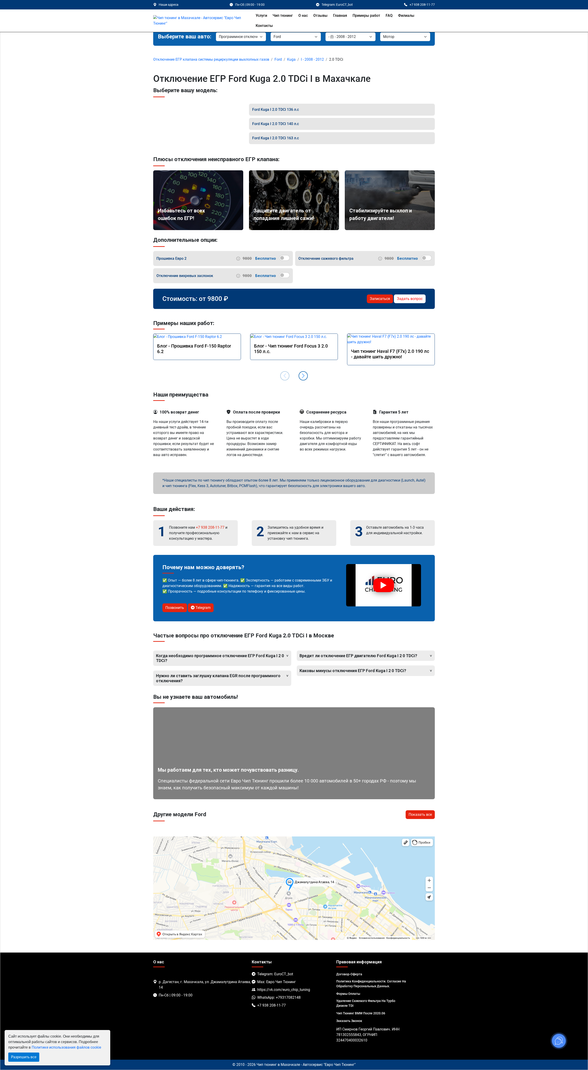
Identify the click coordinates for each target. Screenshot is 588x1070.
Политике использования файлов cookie (66, 1047)
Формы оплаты (348, 994)
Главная (340, 15)
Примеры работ (366, 15)
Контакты (264, 25)
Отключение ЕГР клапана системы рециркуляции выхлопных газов (211, 59)
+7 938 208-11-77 (210, 527)
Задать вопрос (410, 299)
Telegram (203, 607)
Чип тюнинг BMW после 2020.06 (360, 1013)
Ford (278, 59)
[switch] (284, 258)
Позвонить (174, 607)
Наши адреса (168, 4)
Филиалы (406, 15)
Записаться (380, 299)
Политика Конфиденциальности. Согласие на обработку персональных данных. (371, 983)
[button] (303, 375)
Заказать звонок (349, 1021)
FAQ (389, 15)
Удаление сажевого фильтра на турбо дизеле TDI (365, 1003)
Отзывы (320, 15)
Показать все (420, 814)
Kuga (291, 59)
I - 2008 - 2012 (312, 59)
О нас (303, 15)
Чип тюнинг (283, 15)
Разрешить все (24, 1057)
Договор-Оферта (349, 974)
